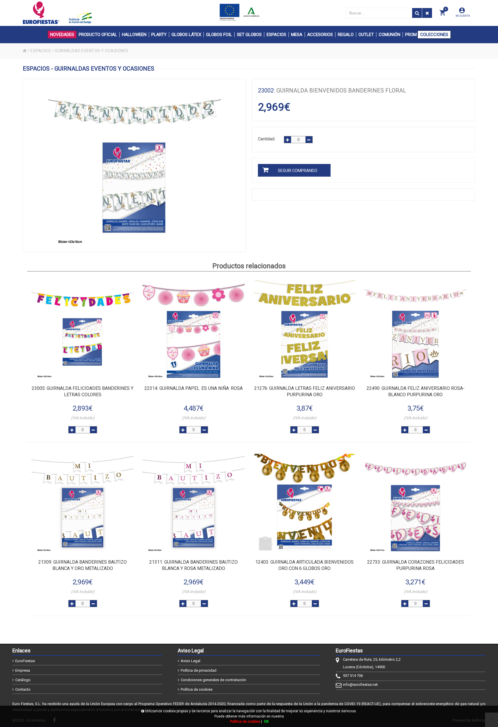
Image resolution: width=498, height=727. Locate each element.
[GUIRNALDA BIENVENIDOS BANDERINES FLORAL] (134, 165)
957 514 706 (353, 675)
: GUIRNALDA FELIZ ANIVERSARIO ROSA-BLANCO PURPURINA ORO (416, 391)
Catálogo (23, 680)
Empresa (22, 670)
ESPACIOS (41, 50)
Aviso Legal (190, 661)
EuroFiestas (25, 661)
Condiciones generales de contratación (213, 680)
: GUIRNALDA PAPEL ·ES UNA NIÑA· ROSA (193, 388)
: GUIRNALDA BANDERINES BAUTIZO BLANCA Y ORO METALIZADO (82, 565)
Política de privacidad (198, 670)
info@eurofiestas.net (360, 684)
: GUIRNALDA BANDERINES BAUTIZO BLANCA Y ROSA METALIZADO (193, 565)
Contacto (23, 689)
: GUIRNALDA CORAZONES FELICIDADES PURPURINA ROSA (415, 565)
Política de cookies (196, 689)
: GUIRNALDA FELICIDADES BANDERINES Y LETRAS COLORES (82, 391)
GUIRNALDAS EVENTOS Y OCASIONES (92, 50)
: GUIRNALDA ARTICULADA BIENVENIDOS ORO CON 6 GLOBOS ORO (304, 565)
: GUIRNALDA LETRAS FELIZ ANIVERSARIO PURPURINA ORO (304, 391)
